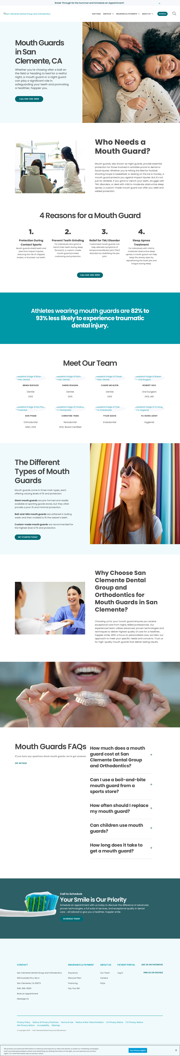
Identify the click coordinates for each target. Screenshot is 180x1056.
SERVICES (107, 14)
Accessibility (43, 1025)
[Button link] (174, 14)
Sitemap (56, 1025)
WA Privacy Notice (26, 1025)
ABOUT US (146, 14)
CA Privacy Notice (114, 1022)
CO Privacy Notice (134, 1022)
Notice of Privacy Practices (45, 1022)
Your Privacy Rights (138, 1050)
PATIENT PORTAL (126, 964)
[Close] (176, 1050)
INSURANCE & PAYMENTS (126, 14)
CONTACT (22, 964)
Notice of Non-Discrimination (90, 1022)
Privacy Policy (23, 1022)
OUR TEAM (96, 14)
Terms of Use (67, 1022)
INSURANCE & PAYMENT (81, 964)
